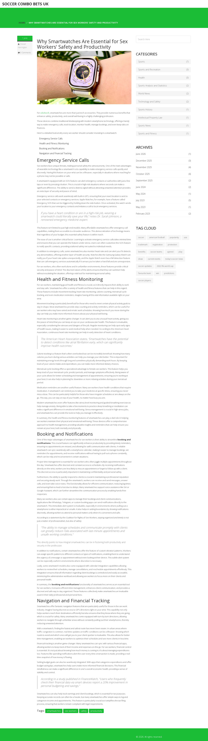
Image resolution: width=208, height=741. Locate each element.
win (157, 273)
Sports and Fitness (163, 133)
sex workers (71, 710)
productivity (96, 710)
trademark (142, 244)
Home (22, 22)
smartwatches (54, 710)
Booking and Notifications (52, 148)
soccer (141, 237)
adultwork (44, 112)
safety (83, 710)
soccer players (144, 280)
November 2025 (144, 167)
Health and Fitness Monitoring (54, 143)
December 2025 (144, 160)
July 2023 (140, 200)
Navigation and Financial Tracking (55, 153)
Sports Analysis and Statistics (163, 85)
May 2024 (140, 193)
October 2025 (143, 173)
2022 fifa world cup (165, 266)
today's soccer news (174, 259)
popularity (174, 237)
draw (140, 259)
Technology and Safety (163, 101)
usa (185, 237)
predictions (169, 273)
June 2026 (141, 153)
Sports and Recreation (163, 69)
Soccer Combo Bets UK (25, 4)
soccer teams (156, 251)
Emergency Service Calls (51, 138)
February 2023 (143, 213)
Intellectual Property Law (163, 117)
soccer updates (145, 266)
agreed (170, 251)
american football (157, 237)
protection (172, 244)
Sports (163, 61)
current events (154, 259)
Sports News (163, 125)
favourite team (144, 273)
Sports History (163, 109)
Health (163, 77)
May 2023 (140, 207)
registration (158, 244)
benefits (141, 251)
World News (163, 93)
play (180, 251)
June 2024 (141, 187)
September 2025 (144, 180)
